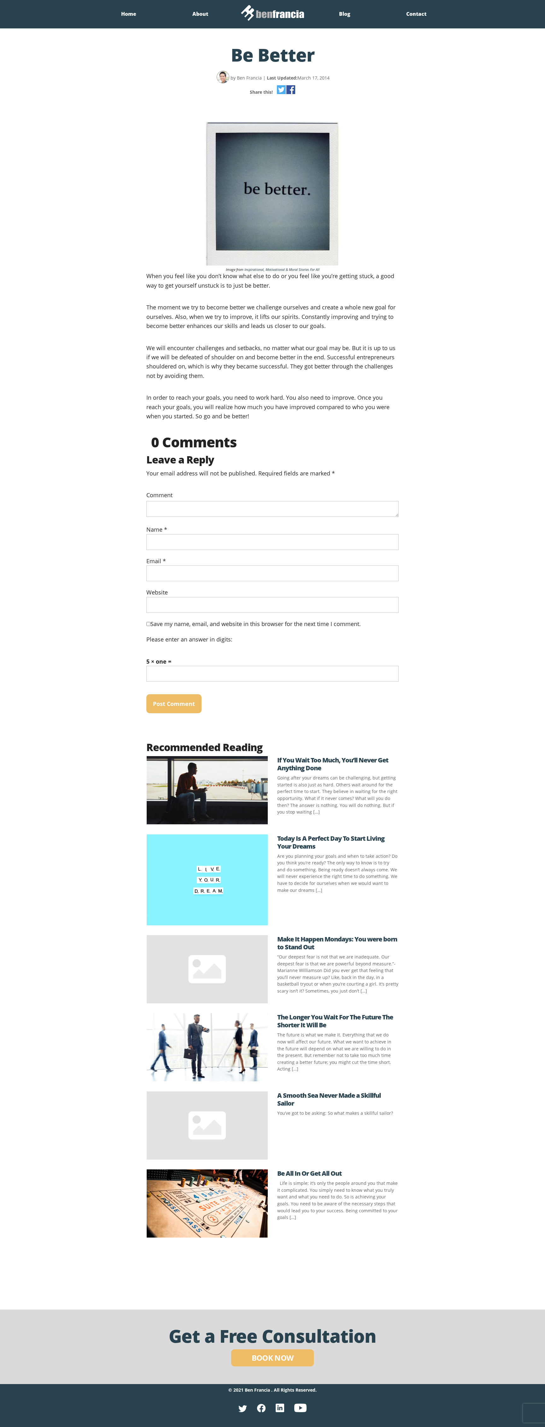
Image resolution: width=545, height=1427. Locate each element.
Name (156, 529)
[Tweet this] (281, 91)
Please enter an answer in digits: (189, 639)
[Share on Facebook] (291, 91)
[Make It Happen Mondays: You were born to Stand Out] (207, 1001)
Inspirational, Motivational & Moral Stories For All (281, 269)
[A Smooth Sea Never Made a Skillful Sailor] (207, 1157)
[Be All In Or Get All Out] (207, 1235)
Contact (416, 13)
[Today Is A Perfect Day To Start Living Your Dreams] (207, 923)
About (200, 13)
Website (157, 592)
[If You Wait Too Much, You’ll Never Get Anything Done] (207, 822)
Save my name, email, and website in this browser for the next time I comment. (255, 624)
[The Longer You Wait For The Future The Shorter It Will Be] (207, 1079)
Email (156, 561)
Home (128, 13)
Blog (344, 13)
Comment (159, 495)
